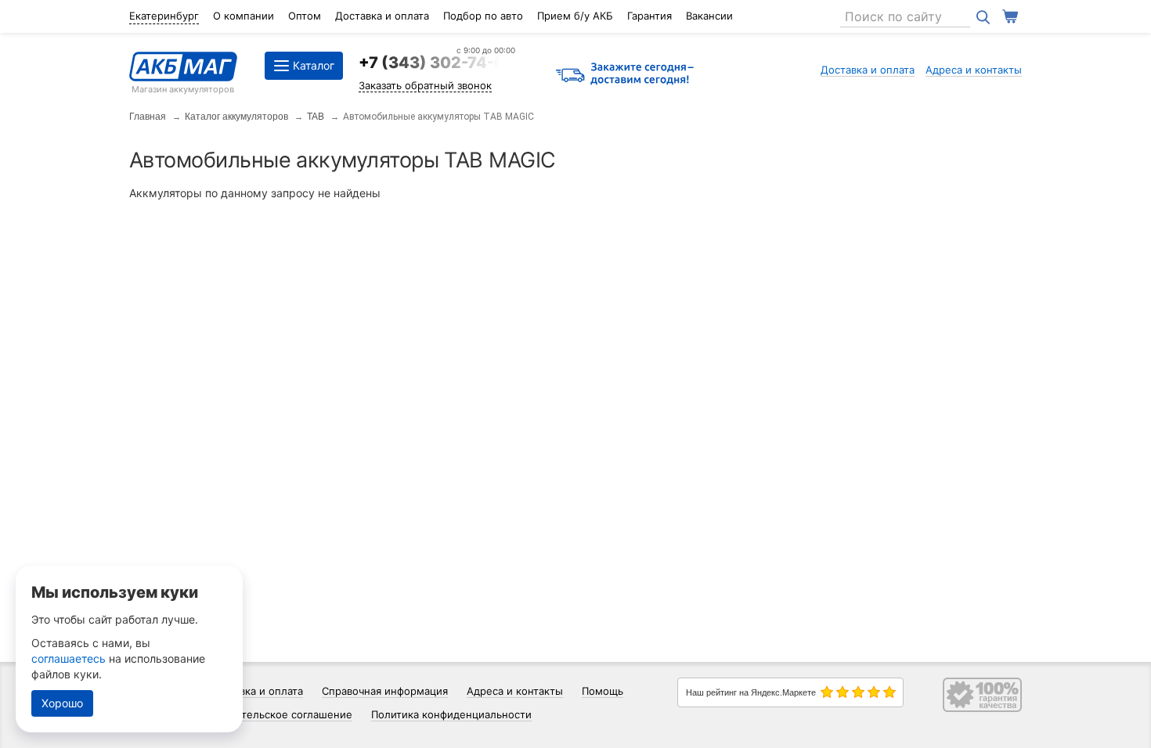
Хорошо (62, 703)
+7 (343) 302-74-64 (437, 62)
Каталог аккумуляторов (236, 116)
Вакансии (709, 15)
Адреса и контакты (973, 69)
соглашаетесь (68, 658)
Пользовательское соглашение (273, 714)
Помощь (602, 691)
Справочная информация (385, 691)
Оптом (304, 15)
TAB (315, 116)
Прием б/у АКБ (575, 15)
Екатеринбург (164, 15)
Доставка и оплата (382, 15)
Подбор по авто (483, 15)
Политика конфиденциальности (451, 714)
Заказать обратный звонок (425, 85)
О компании (243, 15)
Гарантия (649, 15)
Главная (147, 116)
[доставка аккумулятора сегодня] (625, 74)
